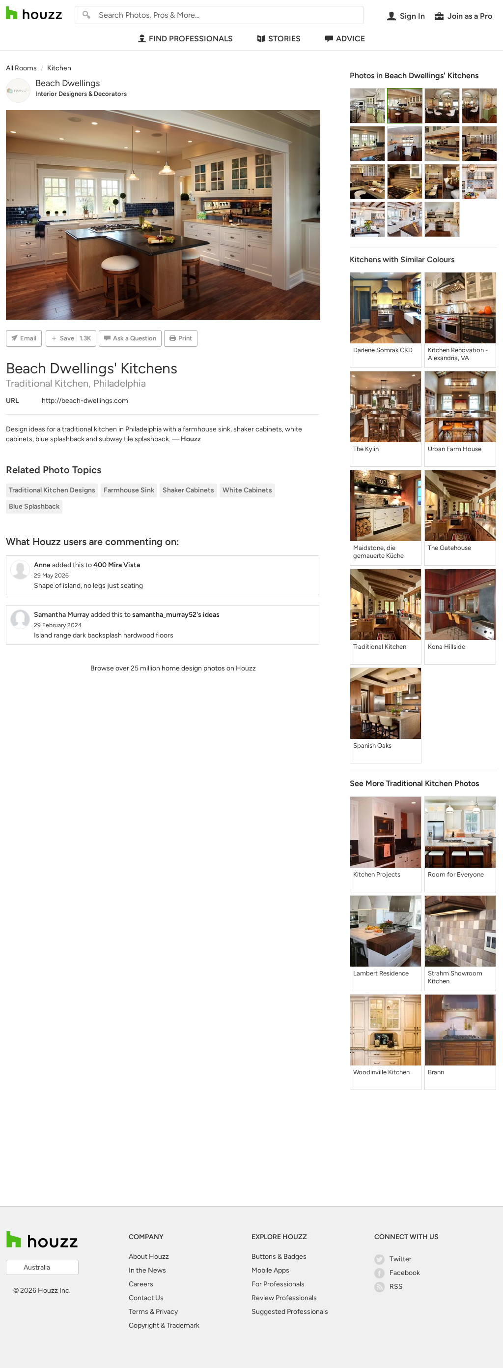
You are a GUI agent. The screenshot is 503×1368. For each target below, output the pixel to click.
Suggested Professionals (290, 1311)
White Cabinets (247, 490)
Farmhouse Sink (129, 490)
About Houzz (149, 1256)
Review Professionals (284, 1298)
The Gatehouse (449, 547)
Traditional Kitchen (379, 646)
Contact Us (146, 1298)
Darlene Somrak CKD (383, 350)
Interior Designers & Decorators (81, 93)
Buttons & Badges (279, 1256)
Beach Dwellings (67, 83)
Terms (138, 1311)
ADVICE (350, 38)
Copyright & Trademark (164, 1325)
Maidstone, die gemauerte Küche (378, 551)
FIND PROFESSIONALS (191, 38)
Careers (141, 1284)
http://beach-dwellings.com (85, 400)
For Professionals (278, 1284)
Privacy (167, 1311)
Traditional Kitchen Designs (52, 490)
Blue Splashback (34, 506)
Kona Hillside (446, 646)
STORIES (284, 38)
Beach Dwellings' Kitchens (431, 75)
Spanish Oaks (372, 745)
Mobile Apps (270, 1270)
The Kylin (366, 449)
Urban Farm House (454, 449)
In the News (147, 1270)
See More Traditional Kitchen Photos (414, 783)
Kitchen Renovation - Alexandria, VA (458, 354)
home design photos (193, 668)
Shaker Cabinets (188, 490)
